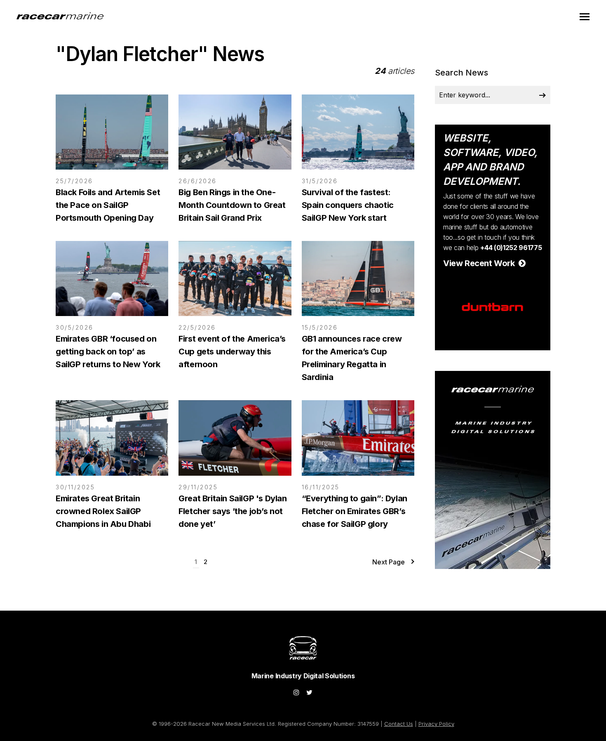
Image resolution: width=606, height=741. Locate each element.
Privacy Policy (436, 723)
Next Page (388, 562)
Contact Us (398, 723)
